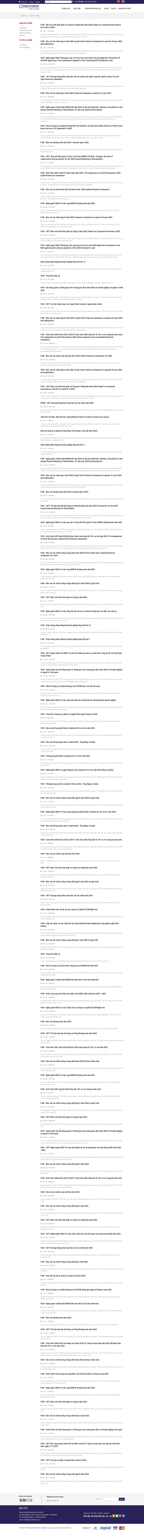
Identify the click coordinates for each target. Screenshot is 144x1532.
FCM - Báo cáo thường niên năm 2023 (55, 1021)
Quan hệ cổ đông (34, 16)
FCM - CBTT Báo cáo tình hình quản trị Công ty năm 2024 (63, 597)
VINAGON (68, 1528)
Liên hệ (31, 2)
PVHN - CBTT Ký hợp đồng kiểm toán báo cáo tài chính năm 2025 (67, 403)
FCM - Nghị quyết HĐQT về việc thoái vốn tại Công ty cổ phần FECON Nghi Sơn (72, 1007)
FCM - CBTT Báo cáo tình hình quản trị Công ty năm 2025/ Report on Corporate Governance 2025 (80, 231)
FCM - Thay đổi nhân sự (50, 276)
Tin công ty (23, 45)
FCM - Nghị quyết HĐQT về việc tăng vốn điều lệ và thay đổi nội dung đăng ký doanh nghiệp (78, 700)
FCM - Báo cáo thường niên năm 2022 (55, 1317)
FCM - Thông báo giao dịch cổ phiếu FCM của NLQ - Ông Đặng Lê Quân (69, 784)
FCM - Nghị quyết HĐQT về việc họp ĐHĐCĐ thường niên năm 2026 (67, 203)
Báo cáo (22, 35)
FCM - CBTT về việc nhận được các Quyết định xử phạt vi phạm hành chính (71, 304)
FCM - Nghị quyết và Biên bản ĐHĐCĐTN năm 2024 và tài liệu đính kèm (69, 980)
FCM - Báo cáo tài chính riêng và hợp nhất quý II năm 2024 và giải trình (69, 881)
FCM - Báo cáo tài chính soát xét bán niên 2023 (60, 1192)
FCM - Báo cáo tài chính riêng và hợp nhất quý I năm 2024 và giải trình (69, 940)
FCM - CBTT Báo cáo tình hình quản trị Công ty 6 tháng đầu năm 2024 (68, 867)
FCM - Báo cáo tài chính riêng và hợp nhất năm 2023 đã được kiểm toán (69, 1061)
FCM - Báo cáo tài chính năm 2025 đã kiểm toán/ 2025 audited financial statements (75, 189)
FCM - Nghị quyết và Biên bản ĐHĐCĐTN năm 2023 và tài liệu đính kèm (69, 1303)
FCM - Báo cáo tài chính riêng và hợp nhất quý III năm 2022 (64, 1474)
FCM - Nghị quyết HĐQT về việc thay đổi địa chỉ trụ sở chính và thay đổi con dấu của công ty (78, 611)
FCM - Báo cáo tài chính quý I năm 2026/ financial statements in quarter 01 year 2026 (75, 93)
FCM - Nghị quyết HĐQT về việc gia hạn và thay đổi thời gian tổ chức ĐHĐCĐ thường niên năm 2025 (81, 522)
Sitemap (37, 2)
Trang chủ (24, 16)
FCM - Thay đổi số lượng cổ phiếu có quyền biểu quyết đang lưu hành (68, 714)
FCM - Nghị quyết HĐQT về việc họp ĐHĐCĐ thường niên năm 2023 (67, 1388)
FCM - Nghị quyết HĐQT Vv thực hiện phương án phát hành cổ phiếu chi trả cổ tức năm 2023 (78, 812)
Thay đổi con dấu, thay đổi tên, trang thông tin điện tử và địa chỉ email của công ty (74, 417)
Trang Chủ (86, 1513)
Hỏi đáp (100, 1513)
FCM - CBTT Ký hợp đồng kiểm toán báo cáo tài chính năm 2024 (66, 895)
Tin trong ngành (25, 47)
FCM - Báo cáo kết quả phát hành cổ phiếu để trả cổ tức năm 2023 (67, 728)
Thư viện (93, 1513)
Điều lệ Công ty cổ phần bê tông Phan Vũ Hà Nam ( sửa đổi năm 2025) (68, 431)
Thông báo (23, 28)
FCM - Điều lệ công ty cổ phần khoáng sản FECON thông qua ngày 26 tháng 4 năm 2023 (76, 1289)
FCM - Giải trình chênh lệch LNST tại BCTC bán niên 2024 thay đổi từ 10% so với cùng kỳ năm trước (81, 839)
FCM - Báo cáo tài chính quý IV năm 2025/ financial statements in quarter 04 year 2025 (76, 217)
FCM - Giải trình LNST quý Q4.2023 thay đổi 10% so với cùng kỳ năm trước (70, 1089)
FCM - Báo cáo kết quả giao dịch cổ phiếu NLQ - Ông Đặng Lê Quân (67, 742)
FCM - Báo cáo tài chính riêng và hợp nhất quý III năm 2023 (64, 1164)
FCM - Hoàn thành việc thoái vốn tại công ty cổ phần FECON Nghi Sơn (69, 909)
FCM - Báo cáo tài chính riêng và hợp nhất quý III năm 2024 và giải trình (69, 798)
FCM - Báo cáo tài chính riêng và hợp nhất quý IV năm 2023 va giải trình (69, 1103)
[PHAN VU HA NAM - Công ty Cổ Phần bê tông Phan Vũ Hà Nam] (29, 7)
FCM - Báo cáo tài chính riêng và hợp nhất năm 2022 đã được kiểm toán (69, 1360)
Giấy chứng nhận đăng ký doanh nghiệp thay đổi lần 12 (62, 262)
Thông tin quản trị (25, 33)
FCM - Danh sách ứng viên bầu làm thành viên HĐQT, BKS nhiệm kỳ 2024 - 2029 (73, 993)
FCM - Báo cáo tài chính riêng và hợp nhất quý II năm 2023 (64, 1206)
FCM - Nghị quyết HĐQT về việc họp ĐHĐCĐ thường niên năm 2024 (67, 1075)
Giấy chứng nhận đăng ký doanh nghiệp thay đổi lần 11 (62, 445)
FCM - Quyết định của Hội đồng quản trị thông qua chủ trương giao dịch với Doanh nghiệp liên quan (81, 1429)
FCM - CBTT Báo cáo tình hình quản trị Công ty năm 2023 (63, 1117)
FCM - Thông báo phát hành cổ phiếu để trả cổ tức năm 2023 (65, 756)
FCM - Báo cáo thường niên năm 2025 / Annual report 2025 (64, 142)
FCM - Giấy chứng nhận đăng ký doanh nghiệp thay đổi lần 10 (65, 625)
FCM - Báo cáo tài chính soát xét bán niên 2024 (60, 854)
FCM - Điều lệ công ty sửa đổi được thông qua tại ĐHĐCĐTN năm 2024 (69, 965)
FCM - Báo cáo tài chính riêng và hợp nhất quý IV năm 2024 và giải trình (69, 583)
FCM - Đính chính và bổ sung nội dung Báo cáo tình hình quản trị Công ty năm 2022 (74, 1374)
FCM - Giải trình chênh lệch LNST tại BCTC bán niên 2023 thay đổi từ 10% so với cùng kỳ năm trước (81, 1178)
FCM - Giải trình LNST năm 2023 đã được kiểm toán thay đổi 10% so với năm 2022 (74, 1047)
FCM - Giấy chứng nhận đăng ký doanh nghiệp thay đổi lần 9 (65, 639)
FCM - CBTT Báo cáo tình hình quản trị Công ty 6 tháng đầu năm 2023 (68, 1220)
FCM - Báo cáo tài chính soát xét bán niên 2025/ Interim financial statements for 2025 (76, 356)
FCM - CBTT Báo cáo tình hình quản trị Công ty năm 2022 (63, 1402)
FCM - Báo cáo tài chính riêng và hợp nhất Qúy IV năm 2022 (64, 1415)
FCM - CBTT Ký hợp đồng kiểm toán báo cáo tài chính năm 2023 (66, 1248)
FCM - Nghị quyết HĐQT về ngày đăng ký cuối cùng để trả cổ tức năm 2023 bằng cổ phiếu (76, 770)
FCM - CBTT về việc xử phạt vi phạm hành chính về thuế (63, 1460)
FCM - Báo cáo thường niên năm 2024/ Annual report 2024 (64, 492)
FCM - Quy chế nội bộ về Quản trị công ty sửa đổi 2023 (62, 1276)
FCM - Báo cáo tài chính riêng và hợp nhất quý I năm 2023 (64, 1262)
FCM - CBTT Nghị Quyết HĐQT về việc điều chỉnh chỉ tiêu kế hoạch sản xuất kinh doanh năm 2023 (80, 1234)
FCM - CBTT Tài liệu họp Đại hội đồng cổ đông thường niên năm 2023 (68, 1329)
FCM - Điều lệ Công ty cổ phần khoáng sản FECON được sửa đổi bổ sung (70, 686)
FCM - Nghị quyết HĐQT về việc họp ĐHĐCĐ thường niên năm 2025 (67, 569)
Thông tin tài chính (26, 30)
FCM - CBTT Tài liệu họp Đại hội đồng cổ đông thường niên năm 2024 (68, 1033)
